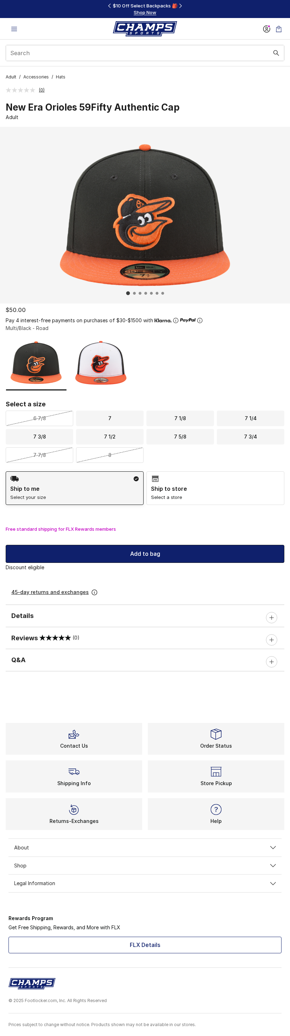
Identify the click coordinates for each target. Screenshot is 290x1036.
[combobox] (145, 53)
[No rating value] (22, 90)
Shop (20, 866)
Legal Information (34, 883)
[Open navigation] (14, 29)
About (21, 847)
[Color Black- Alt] (101, 362)
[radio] (75, 488)
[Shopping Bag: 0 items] (279, 29)
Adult (11, 77)
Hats (60, 77)
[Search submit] (276, 53)
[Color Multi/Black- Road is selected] (36, 362)
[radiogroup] (145, 488)
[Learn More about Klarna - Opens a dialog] (176, 320)
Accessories (36, 77)
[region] (145, 9)
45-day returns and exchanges (50, 592)
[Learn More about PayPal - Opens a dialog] (200, 320)
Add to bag (145, 553)
